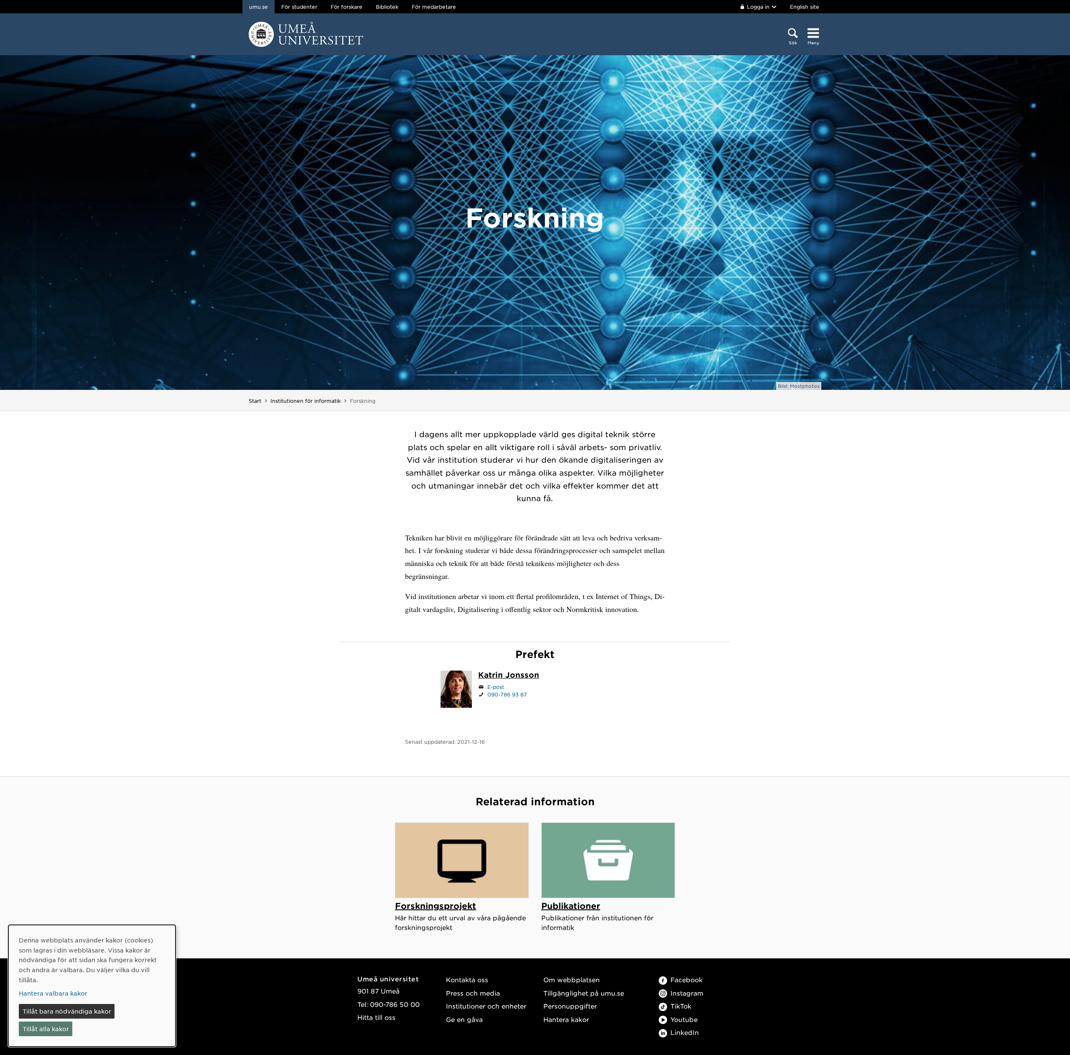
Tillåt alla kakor (46, 1028)
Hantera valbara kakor (53, 993)
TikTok (680, 1006)
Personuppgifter (570, 1006)
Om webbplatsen (571, 979)
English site (804, 6)
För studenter (299, 6)
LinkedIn (684, 1032)
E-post (495, 687)
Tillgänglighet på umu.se (583, 993)
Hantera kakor (566, 1019)
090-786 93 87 (507, 694)
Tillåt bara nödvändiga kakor (67, 1011)
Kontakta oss (467, 979)
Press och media (473, 993)
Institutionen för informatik (305, 400)
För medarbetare (434, 6)
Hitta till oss (376, 1017)
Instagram (686, 993)
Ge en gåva (464, 1019)
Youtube (684, 1019)
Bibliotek (387, 6)
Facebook (686, 979)
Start (255, 400)
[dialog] (92, 986)
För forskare (346, 6)
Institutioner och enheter (486, 1006)
